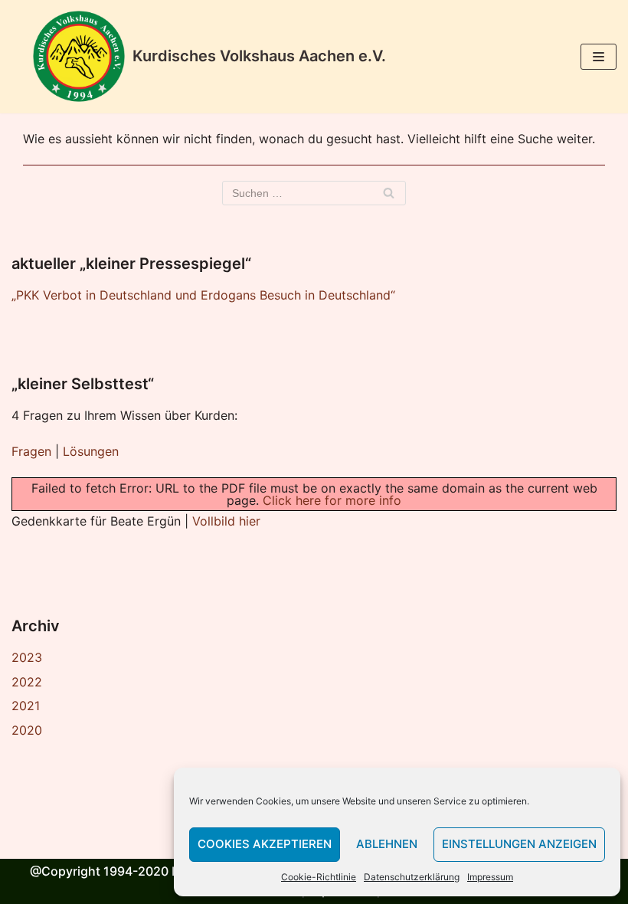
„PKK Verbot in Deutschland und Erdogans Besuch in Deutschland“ (203, 295)
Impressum (490, 877)
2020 (26, 730)
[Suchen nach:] (314, 193)
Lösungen (91, 451)
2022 (26, 681)
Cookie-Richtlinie (318, 877)
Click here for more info (332, 500)
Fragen (31, 451)
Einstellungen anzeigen (519, 844)
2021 (25, 705)
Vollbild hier (226, 521)
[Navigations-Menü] (599, 57)
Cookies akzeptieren (265, 844)
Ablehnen (386, 844)
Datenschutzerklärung (412, 877)
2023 (26, 657)
